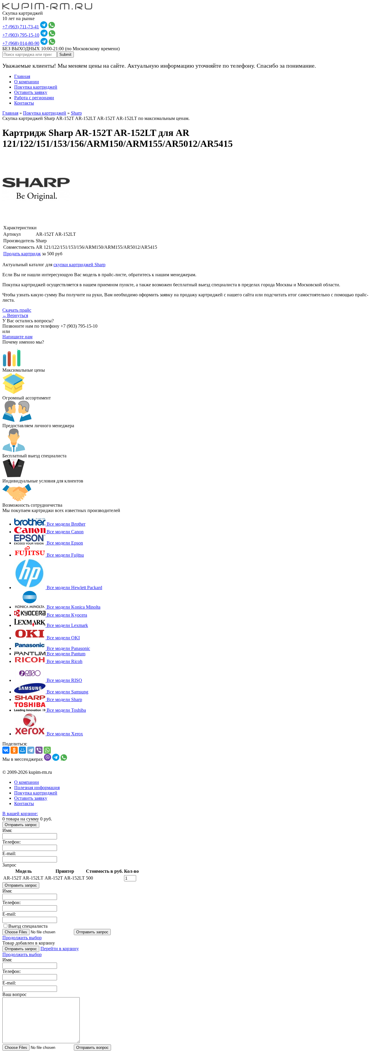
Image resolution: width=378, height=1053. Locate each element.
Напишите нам (17, 336)
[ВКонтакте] (5, 750)
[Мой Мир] (22, 750)
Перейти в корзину (59, 948)
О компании (26, 81)
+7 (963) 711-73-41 (20, 26)
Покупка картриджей (35, 87)
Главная (22, 76)
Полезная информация (37, 787)
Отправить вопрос (92, 1047)
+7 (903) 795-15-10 (20, 35)
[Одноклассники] (14, 750)
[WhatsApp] (47, 750)
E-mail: (9, 853)
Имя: (7, 830)
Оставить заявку (30, 92)
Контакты (24, 102)
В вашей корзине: (20, 813)
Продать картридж (22, 253)
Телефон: (11, 841)
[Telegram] (30, 750)
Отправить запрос (21, 825)
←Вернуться (15, 315)
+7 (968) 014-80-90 (20, 43)
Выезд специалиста (28, 926)
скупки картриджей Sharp (79, 264)
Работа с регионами (34, 97)
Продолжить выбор (22, 937)
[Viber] (39, 750)
